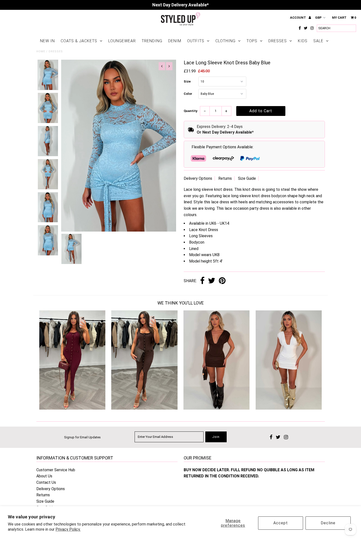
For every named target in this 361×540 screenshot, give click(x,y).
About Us (44, 476)
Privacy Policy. (68, 529)
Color (188, 94)
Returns (225, 178)
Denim (174, 41)
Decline (328, 523)
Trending (152, 41)
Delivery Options (198, 178)
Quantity (190, 111)
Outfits (195, 41)
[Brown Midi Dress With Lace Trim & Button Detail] (144, 408)
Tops (252, 41)
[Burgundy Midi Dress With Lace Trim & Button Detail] (72, 408)
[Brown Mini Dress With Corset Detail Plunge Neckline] (216, 408)
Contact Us (46, 482)
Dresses (277, 41)
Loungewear (122, 41)
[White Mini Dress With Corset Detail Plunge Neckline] (289, 408)
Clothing (225, 41)
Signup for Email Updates (82, 437)
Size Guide (247, 178)
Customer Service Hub (55, 470)
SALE (318, 41)
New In (47, 41)
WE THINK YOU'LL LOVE (180, 302)
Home (40, 51)
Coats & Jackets (79, 41)
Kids (302, 41)
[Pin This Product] (222, 281)
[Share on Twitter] (211, 281)
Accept (280, 523)
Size (187, 81)
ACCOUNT (298, 17)
